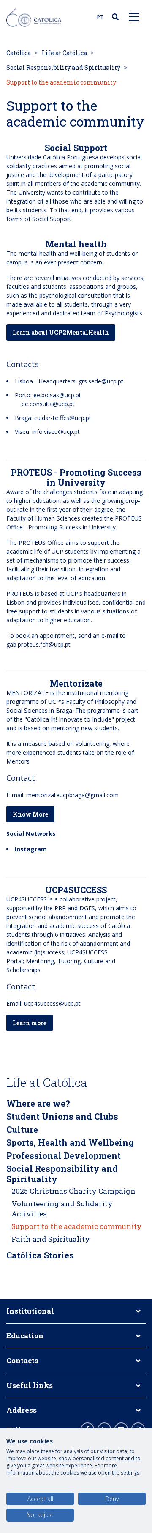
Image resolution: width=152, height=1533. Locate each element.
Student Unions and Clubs (62, 1116)
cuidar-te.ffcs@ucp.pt (62, 418)
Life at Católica (64, 53)
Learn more (29, 1023)
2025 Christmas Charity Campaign (73, 1191)
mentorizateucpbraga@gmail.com (72, 795)
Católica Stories (40, 1255)
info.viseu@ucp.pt (56, 432)
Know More (30, 814)
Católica (18, 53)
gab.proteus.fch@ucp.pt (38, 644)
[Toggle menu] (134, 16)
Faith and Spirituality (50, 1239)
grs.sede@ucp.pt (101, 381)
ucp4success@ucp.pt (52, 1003)
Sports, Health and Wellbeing (70, 1142)
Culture (22, 1129)
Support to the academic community (76, 1226)
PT (100, 17)
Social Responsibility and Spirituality (63, 67)
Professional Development (63, 1155)
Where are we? (38, 1103)
